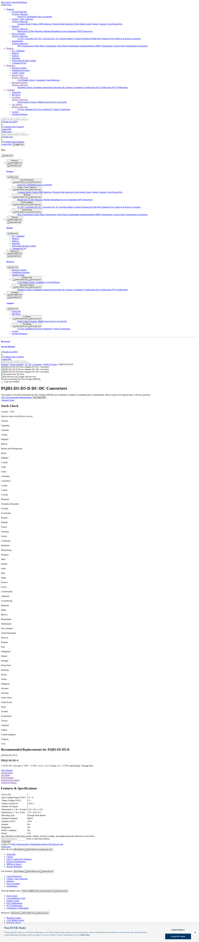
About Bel (10, 854)
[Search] (28, 119)
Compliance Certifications (84, 87)
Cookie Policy (84, 935)
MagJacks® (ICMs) (26, 31)
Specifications (7, 773)
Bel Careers (6, 2)
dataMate (29, 109)
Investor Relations (19, 2)
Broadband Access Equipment (64, 31)
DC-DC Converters (43, 38)
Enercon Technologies (16, 861)
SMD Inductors (45, 24)
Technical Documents (10, 780)
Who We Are (19, 849)
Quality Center (12, 901)
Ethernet (10, 881)
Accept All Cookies (178, 936)
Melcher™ (49, 109)
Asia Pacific (62, 102)
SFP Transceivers (85, 31)
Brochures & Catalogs (63, 87)
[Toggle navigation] (18, 144)
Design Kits (117, 24)
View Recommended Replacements (16, 397)
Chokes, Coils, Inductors (17, 879)
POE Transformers (25, 46)
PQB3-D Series (50, 364)
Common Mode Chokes (27, 24)
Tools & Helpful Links (30, 891)
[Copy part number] (2, 382)
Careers (9, 857)
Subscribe (6, 842)
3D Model (5, 775)
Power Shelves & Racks (120, 38)
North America (24, 102)
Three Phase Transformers (68, 46)
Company (10, 90)
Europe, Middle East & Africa (44, 102)
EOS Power (38, 109)
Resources (10, 65)
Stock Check (11, 896)
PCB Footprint (7, 777)
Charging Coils (105, 24)
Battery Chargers (74, 38)
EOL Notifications (104, 87)
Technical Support (9, 782)
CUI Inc (21, 109)
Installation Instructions (43, 87)
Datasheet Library (25, 87)
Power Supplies (17, 364)
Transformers (12, 886)
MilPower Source (14, 864)
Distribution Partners (39, 844)
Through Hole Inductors (63, 24)
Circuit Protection (14, 876)
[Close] (7, 155)
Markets (9, 48)
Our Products (19, 871)
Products (10, 9)
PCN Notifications (120, 87)
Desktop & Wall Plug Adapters (95, 38)
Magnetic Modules (43, 31)
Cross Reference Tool (15, 898)
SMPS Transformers (104, 46)
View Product (7, 770)
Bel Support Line (55, 844)
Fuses (20, 16)
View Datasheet (39, 398)
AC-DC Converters (26, 38)
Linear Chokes (92, 24)
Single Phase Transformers (45, 46)
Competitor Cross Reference (48, 80)
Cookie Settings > (178, 930)
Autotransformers (87, 46)
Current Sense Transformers (125, 46)
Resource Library (13, 918)
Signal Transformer (62, 109)
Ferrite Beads (79, 24)
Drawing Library (13, 923)
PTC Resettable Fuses (32, 16)
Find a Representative (20, 844)
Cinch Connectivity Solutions (19, 859)
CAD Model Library (26, 80)
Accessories (47, 16)
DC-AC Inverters (59, 38)
